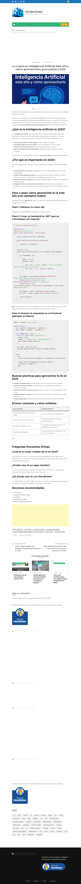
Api (55, 815)
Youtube (27, 881)
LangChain (17, 497)
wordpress (39, 834)
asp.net (61, 815)
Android (43, 815)
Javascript (45, 828)
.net (14, 815)
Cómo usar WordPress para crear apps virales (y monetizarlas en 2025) (60, 578)
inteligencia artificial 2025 (53, 529)
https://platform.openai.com (30, 212)
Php (66, 831)
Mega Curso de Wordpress (19, 831)
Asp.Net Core (16, 818)
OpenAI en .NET (49, 532)
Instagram (53, 881)
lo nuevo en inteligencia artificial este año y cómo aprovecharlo (28, 532)
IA (26, 828)
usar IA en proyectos (60, 532)
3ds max (36, 815)
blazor (23, 818)
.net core (25, 815)
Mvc (41, 831)
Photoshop (59, 831)
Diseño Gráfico (16, 825)
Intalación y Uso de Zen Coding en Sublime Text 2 (20, 577)
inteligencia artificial (35, 828)
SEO (19, 834)
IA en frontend (27, 529)
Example (59, 825)
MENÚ (63, 24)
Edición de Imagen (36, 825)
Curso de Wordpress (18, 821)
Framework (16, 828)
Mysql (45, 831)
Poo (14, 834)
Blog (29, 818)
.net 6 (19, 815)
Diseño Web (26, 825)
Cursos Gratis (37, 821)
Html (22, 828)
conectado (29, 598)
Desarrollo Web (36, 62)
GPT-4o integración (17, 529)
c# (41, 818)
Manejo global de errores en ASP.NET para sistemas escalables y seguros (40, 578)
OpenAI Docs (18, 493)
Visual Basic (31, 834)
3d (30, 815)
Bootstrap (35, 818)
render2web (34, 11)
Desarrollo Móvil (47, 821)
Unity (23, 834)
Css (46, 818)
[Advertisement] (40, 49)
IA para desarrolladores (39, 529)
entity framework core (49, 825)
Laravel (59, 828)
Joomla (53, 828)
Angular (50, 815)
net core (52, 831)
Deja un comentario (25, 535)
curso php (28, 821)
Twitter (44, 881)
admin (15, 535)
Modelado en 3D (33, 831)
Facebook (36, 881)
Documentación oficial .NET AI (23, 501)
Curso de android (54, 818)
